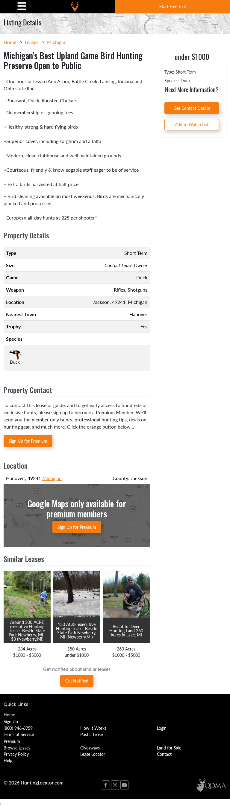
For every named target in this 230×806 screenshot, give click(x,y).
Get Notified (76, 681)
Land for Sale (169, 748)
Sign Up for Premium (28, 441)
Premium (12, 741)
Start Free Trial (172, 6)
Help (8, 760)
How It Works (93, 728)
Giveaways (90, 748)
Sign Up (11, 721)
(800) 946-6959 (18, 728)
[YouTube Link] (124, 785)
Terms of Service (19, 734)
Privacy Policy (16, 754)
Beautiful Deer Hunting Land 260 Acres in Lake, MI (126, 630)
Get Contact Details (192, 108)
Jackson (101, 301)
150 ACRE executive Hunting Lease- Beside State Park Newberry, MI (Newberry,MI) (76, 630)
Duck (141, 277)
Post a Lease (91, 734)
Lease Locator (92, 754)
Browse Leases (17, 748)
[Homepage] (74, 6)
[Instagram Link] (115, 785)
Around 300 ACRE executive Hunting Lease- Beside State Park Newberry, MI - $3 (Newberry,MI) (27, 630)
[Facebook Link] (106, 785)
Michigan (56, 42)
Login (162, 728)
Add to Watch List (191, 124)
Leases (31, 42)
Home (10, 42)
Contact (164, 754)
